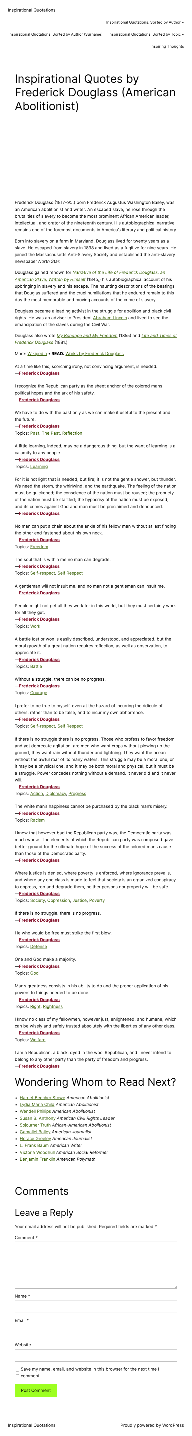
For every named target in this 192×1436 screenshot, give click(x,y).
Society (37, 900)
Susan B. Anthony (38, 1118)
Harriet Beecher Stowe (42, 1097)
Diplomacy (56, 793)
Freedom (39, 546)
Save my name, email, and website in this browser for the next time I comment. (90, 1372)
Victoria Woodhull (37, 1152)
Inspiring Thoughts (167, 46)
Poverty (97, 900)
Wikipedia (37, 353)
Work (35, 626)
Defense (38, 946)
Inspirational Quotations (32, 10)
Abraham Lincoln (110, 317)
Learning (39, 466)
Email (22, 1320)
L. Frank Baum (34, 1145)
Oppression (58, 900)
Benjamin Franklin (37, 1159)
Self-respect (42, 573)
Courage (38, 692)
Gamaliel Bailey (35, 1131)
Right (35, 1006)
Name (22, 1296)
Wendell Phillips (35, 1111)
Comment (26, 1237)
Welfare (38, 1039)
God (34, 973)
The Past (51, 433)
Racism (37, 820)
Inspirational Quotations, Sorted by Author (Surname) (55, 34)
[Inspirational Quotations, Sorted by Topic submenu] (183, 34)
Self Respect (70, 573)
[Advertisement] (96, 160)
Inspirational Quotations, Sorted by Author (143, 22)
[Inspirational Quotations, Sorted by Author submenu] (183, 22)
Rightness (53, 1006)
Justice (79, 900)
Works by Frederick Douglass (95, 353)
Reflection (72, 433)
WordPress (173, 1425)
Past (34, 433)
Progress (77, 793)
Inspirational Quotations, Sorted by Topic (144, 34)
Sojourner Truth (35, 1125)
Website (23, 1344)
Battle (36, 666)
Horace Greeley (35, 1138)
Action (36, 793)
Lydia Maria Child (37, 1104)
